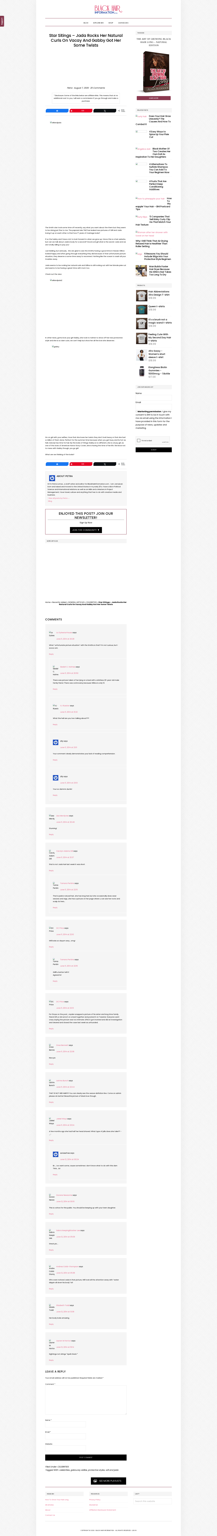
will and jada (112, 1470)
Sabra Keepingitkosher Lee (68, 1230)
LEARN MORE (153, 98)
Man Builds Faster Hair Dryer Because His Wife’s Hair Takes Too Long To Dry (160, 270)
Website (48, 1444)
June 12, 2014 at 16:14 (65, 1347)
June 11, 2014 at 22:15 (69, 889)
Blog (50, 501)
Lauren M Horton (63, 1340)
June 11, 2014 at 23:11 (68, 747)
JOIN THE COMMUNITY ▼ (86, 530)
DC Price (60, 928)
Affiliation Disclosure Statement (102, 1510)
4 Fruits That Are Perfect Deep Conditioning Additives (157, 185)
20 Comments (97, 87)
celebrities (64, 1470)
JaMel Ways (61, 1118)
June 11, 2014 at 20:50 (69, 673)
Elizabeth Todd (62, 1305)
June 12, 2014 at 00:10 (65, 1201)
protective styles (96, 1470)
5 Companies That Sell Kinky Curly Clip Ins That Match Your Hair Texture (153, 220)
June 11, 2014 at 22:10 (65, 934)
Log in (134, 1530)
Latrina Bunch (62, 1080)
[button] (133, 20)
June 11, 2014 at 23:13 (69, 783)
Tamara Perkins (67, 883)
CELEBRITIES (91, 602)
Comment (50, 1384)
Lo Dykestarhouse (64, 632)
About (47, 1510)
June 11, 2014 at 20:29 (65, 639)
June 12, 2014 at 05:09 (65, 1236)
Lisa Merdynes (62, 815)
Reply (51, 654)
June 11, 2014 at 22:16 (69, 966)
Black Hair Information (108, 9)
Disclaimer (93, 1505)
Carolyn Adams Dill (64, 851)
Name (48, 1420)
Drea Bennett (62, 1045)
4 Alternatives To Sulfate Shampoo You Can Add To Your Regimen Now (159, 168)
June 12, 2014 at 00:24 (69, 1159)
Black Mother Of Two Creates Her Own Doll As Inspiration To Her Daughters (153, 152)
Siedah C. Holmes (67, 667)
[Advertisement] (85, 67)
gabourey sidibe (79, 1470)
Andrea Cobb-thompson (67, 1266)
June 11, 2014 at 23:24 (65, 1125)
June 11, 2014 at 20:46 (65, 822)
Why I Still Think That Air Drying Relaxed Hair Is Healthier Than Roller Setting (152, 243)
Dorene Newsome (64, 1195)
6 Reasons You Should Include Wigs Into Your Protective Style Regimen (157, 256)
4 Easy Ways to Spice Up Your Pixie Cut (159, 134)
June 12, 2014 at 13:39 (65, 1311)
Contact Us (50, 1515)
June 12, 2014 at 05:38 (65, 1273)
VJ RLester (65, 705)
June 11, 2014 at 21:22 (69, 712)
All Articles (49, 1505)
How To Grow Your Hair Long (56, 1499)
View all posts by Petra (59, 498)
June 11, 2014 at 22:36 (65, 1051)
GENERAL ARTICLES (76, 602)
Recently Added (59, 602)
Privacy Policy (94, 1499)
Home (48, 602)
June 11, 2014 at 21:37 (65, 857)
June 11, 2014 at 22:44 (65, 1087)
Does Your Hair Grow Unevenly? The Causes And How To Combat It (153, 120)
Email (48, 1432)
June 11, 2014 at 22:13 (65, 1008)
